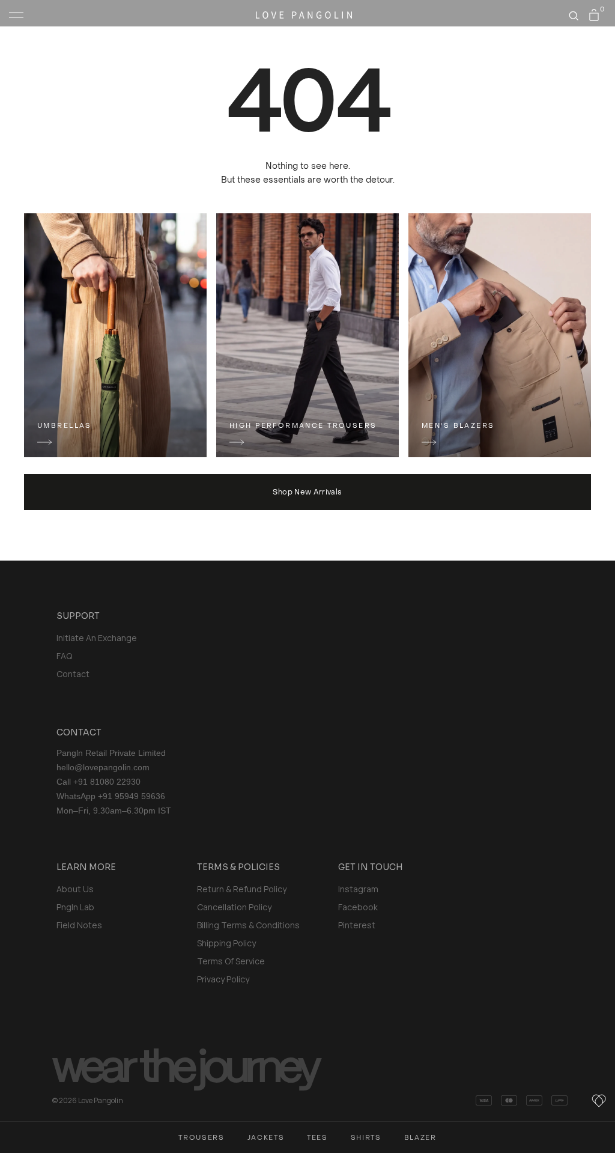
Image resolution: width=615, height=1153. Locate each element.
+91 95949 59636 (131, 796)
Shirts (366, 1137)
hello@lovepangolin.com (103, 767)
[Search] (574, 16)
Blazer (420, 1137)
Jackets (266, 1137)
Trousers (201, 1137)
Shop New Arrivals (307, 492)
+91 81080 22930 (107, 781)
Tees (317, 1137)
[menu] (16, 15)
